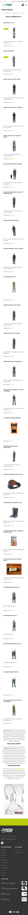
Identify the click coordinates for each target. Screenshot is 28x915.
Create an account (19, 852)
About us (3, 870)
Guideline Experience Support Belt (13, 474)
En (2, 4)
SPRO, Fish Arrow (5, 899)
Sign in (16, 850)
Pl (2, 7)
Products (8, 13)
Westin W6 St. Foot (9, 22)
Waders (23, 13)
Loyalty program (5, 867)
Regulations (4, 852)
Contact (3, 875)
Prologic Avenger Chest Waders (12, 163)
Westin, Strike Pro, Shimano (8, 883)
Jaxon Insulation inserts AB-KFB (12, 502)
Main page (3, 850)
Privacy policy (4, 865)
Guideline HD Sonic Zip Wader (11, 333)
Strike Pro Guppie (5, 894)
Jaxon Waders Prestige (10, 615)
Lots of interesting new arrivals (9, 888)
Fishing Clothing (15, 13)
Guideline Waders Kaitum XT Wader (13, 248)
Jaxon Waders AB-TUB (9, 276)
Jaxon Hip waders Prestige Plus (12, 643)
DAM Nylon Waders (8, 51)
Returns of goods (5, 860)
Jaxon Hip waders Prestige (11, 672)
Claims (2, 857)
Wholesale (3, 872)
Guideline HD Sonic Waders (11, 220)
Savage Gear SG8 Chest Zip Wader (12, 107)
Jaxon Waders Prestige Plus (11, 587)
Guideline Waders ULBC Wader (11, 305)
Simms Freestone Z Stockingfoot (13, 361)
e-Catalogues (4, 862)
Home (2, 13)
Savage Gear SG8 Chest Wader (11, 79)
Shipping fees (4, 855)
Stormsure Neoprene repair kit (12, 417)
